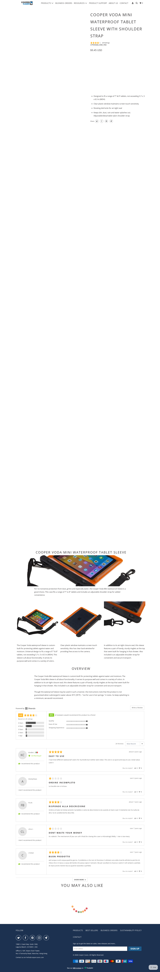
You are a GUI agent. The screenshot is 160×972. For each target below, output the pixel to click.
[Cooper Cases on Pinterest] (33, 937)
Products (46, 3)
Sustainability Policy (131, 930)
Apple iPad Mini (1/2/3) (100, 60)
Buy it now (133, 79)
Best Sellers (92, 930)
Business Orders (63, 3)
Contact (124, 3)
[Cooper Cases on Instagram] (40, 937)
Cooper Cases (83, 955)
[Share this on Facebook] (101, 121)
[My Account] (132, 3)
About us (113, 3)
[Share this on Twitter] (97, 121)
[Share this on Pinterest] (106, 121)
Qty (91, 76)
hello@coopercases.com (35, 957)
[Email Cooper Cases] (47, 937)
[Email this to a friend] (111, 121)
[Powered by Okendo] (25, 708)
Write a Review (137, 708)
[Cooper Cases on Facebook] (26, 937)
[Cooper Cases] (27, 3)
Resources (79, 3)
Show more (79, 880)
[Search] (136, 3)
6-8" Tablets (115, 60)
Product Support (98, 3)
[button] (100, 42)
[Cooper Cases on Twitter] (19, 937)
